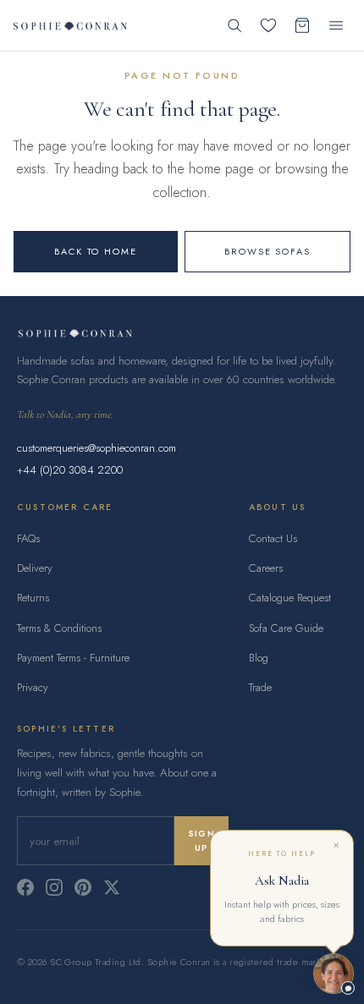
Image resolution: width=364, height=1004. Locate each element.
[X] (111, 887)
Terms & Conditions (59, 628)
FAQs (28, 538)
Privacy (32, 687)
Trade (260, 687)
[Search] (234, 25)
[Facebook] (25, 887)
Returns (33, 598)
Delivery (34, 568)
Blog (258, 658)
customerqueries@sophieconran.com (96, 448)
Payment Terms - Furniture (73, 658)
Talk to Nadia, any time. (65, 414)
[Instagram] (54, 887)
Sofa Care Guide (286, 628)
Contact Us (273, 538)
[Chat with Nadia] (333, 973)
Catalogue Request (290, 598)
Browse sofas (268, 251)
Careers (266, 568)
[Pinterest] (82, 887)
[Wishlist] (268, 25)
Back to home (96, 251)
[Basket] (302, 25)
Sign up (201, 840)
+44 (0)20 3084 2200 (70, 470)
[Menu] (336, 25)
